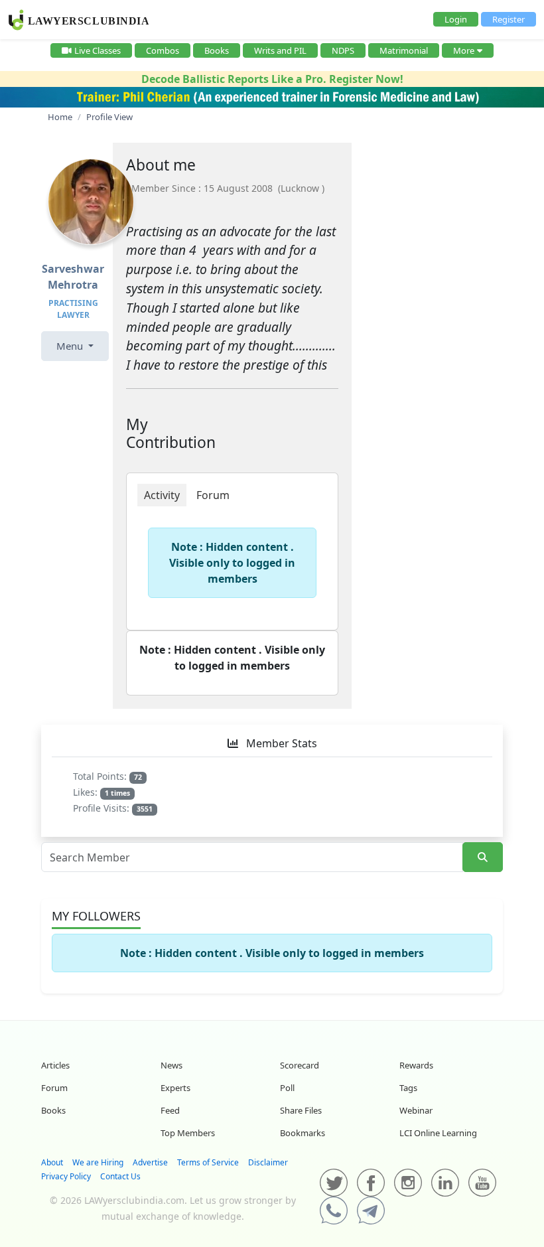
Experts (175, 1088)
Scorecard (299, 1065)
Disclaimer (268, 1162)
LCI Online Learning (438, 1133)
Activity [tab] (162, 495)
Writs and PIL (280, 50)
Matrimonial (403, 50)
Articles (55, 1065)
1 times (117, 793)
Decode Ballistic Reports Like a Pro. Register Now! (272, 79)
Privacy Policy (66, 1176)
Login (455, 19)
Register (508, 19)
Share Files (301, 1110)
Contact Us (120, 1176)
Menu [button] (71, 345)
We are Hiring (97, 1162)
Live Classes (97, 50)
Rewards (416, 1065)
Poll (287, 1088)
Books (216, 50)
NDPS (343, 50)
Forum (54, 1088)
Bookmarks (302, 1133)
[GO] (482, 857)
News (171, 1065)
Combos (162, 50)
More (463, 50)
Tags (408, 1088)
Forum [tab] (213, 495)
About (52, 1162)
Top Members (188, 1133)
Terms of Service (208, 1162)
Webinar (416, 1110)
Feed (170, 1110)
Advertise (150, 1162)
